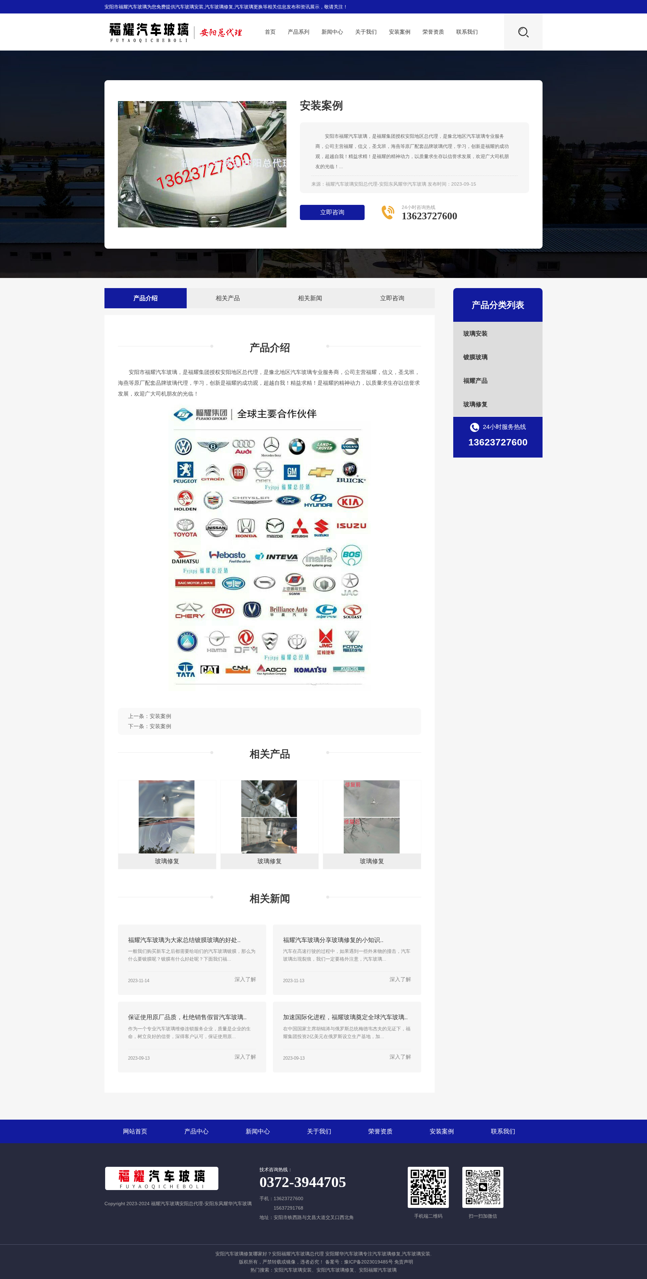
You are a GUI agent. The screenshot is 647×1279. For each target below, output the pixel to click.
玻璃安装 (475, 333)
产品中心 (196, 1131)
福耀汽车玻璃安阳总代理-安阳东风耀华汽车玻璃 (376, 184)
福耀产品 (475, 380)
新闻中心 (332, 32)
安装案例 (399, 32)
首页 (270, 32)
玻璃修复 (475, 404)
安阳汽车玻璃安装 (293, 1270)
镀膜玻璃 (475, 357)
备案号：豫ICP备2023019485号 (359, 1262)
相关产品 (228, 298)
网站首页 (135, 1131)
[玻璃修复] (167, 851)
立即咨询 (332, 212)
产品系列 (298, 32)
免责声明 (403, 1262)
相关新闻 (310, 298)
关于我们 (366, 32)
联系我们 (467, 32)
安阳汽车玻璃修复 (335, 1270)
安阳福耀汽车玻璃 (378, 1270)
